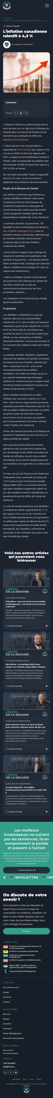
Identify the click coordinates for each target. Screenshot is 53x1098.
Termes (25, 1079)
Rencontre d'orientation (13, 1038)
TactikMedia (26, 1086)
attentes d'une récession (15, 139)
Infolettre (7, 1024)
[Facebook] (15, 113)
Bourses (6, 1014)
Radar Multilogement (12, 1033)
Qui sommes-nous (11, 987)
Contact (6, 1002)
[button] (46, 5)
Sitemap (39, 1079)
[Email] (21, 113)
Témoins (31, 1079)
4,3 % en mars (24, 149)
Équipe (6, 992)
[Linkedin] (26, 113)
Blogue (6, 1019)
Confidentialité (16, 1079)
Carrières (7, 997)
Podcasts (7, 1029)
